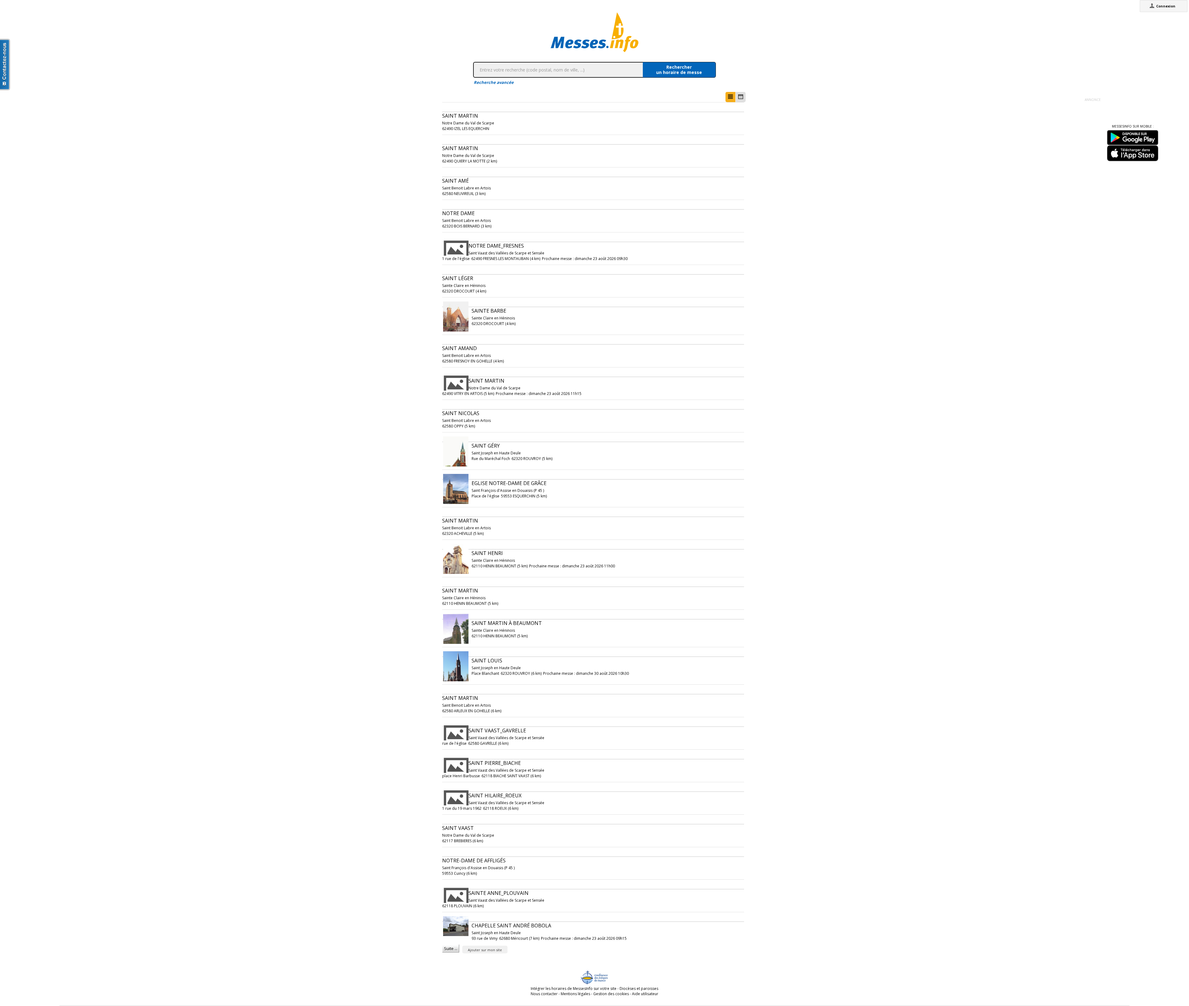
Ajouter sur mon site (485, 949)
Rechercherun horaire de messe (679, 69)
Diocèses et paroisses (639, 988)
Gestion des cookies (611, 993)
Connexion (1165, 6)
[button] (730, 97)
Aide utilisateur (645, 993)
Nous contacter (544, 993)
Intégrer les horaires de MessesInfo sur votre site (573, 988)
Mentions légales (575, 993)
